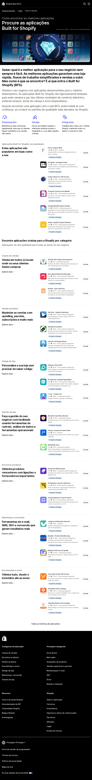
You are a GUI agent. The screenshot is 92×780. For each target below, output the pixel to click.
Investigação (7, 717)
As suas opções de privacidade (15, 773)
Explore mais (7, 272)
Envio (49, 680)
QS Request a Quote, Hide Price (59, 483)
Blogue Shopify (8, 713)
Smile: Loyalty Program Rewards (59, 222)
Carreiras (51, 704)
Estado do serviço (54, 731)
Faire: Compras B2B (55, 148)
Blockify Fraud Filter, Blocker (58, 416)
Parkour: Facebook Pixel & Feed (59, 430)
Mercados (51, 657)
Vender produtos (9, 662)
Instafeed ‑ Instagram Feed (57, 162)
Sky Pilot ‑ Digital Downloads (58, 312)
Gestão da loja (8, 680)
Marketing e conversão (12, 675)
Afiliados (50, 722)
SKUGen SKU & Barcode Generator (60, 259)
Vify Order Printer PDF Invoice (58, 574)
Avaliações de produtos (57, 662)
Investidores (52, 708)
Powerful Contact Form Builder (59, 191)
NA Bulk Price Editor (55, 327)
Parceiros (51, 717)
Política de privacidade (12, 761)
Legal (49, 726)
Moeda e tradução (54, 684)
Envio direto (52, 653)
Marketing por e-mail (56, 671)
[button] (65, 152)
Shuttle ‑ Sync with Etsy (56, 288)
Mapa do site (7, 767)
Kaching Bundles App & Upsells (59, 206)
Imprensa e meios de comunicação (61, 713)
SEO (48, 675)
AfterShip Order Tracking (57, 589)
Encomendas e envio (11, 666)
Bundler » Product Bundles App (59, 536)
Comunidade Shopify (11, 708)
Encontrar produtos (10, 657)
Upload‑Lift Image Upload (57, 341)
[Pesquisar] (84, 4)
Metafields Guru (53, 445)
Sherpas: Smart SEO (55, 365)
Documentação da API (11, 704)
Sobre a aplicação (54, 700)
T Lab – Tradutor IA (55, 394)
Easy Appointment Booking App (59, 274)
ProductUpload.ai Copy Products (60, 498)
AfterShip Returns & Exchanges (59, 603)
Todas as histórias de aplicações (45, 624)
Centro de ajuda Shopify (12, 700)
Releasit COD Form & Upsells (58, 550)
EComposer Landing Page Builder (60, 379)
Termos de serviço (10, 755)
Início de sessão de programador (16, 749)
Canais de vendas (9, 653)
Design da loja (8, 671)
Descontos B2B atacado (56, 469)
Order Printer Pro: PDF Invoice (58, 177)
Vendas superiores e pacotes (59, 666)
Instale (85, 153)
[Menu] (89, 4)
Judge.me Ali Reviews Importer (59, 521)
